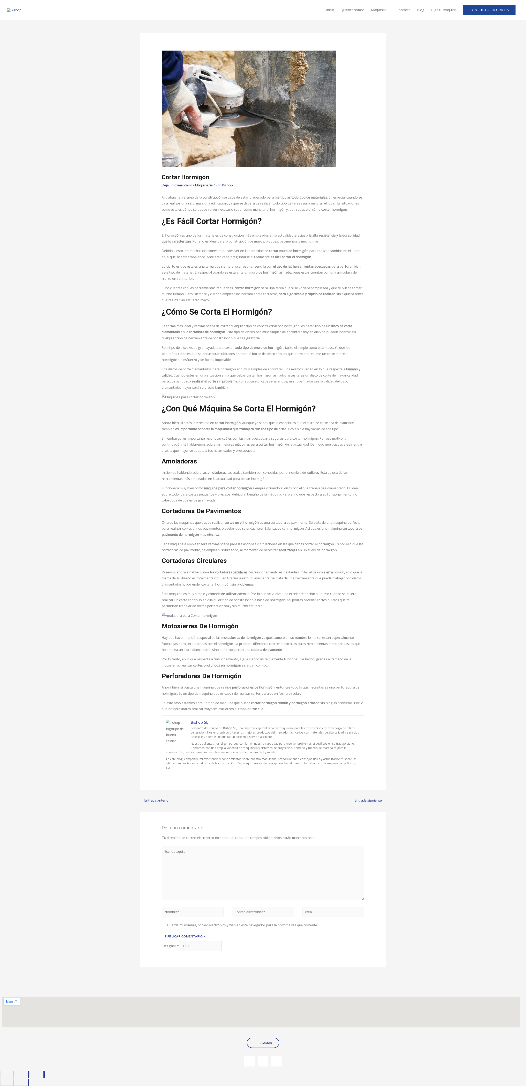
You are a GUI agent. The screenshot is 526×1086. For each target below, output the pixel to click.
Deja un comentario (177, 185)
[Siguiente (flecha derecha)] (22, 1082)
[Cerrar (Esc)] (51, 1074)
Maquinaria (204, 185)
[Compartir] (37, 1074)
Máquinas (378, 10)
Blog (420, 10)
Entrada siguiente (370, 800)
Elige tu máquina (444, 10)
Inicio (330, 10)
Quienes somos (353, 10)
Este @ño (170, 946)
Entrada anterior (155, 800)
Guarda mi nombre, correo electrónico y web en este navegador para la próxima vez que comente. (242, 925)
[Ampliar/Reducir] (7, 1074)
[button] (489, 10)
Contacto (404, 10)
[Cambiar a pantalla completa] (22, 1074)
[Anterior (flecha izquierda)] (7, 1082)
